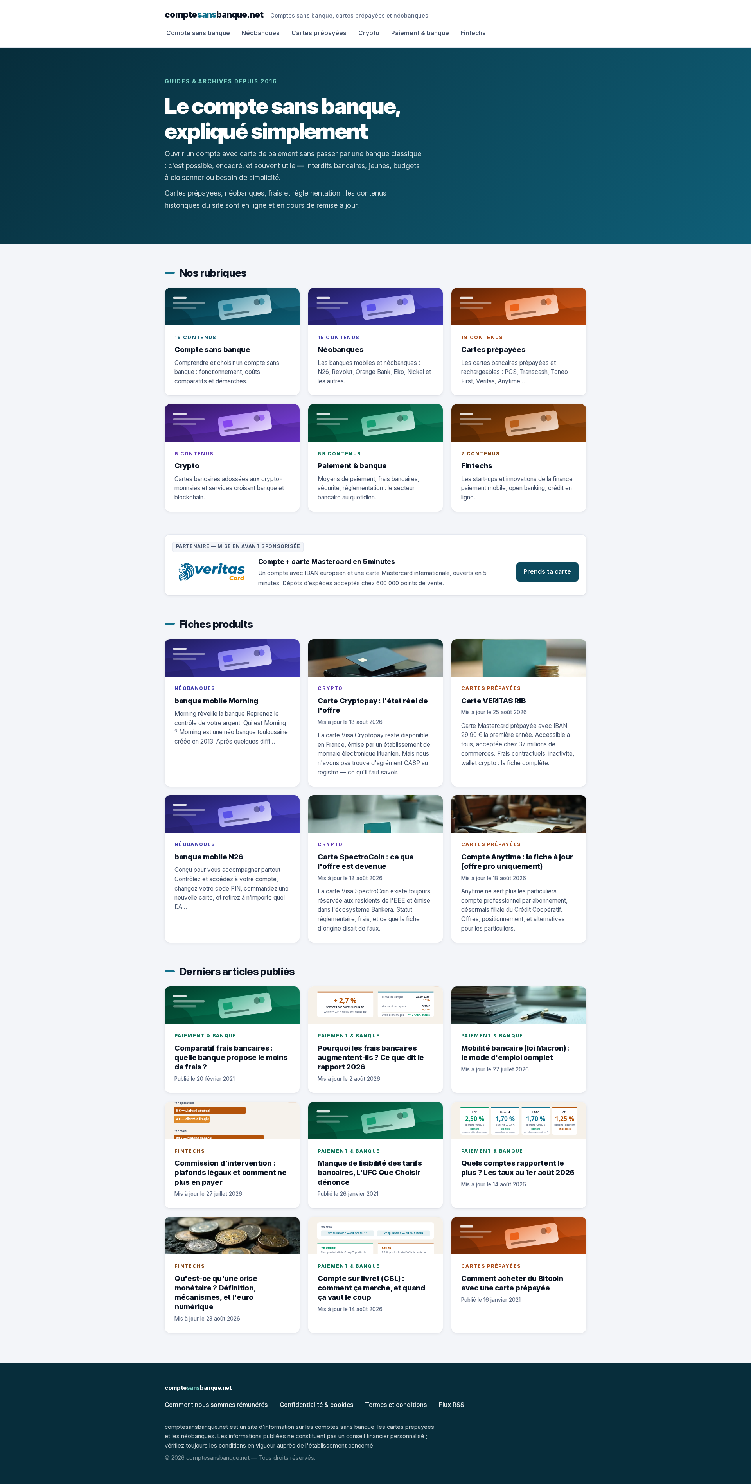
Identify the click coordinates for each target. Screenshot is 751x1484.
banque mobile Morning (216, 700)
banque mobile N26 (208, 856)
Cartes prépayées (319, 33)
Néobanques (260, 33)
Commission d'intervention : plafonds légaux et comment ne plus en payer (230, 1172)
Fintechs (473, 33)
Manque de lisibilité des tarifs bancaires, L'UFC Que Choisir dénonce (370, 1172)
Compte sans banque (198, 33)
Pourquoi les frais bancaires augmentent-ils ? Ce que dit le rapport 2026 (371, 1057)
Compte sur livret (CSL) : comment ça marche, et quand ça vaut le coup (371, 1287)
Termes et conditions (396, 1405)
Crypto (368, 33)
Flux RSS (451, 1405)
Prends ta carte (547, 571)
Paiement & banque (420, 33)
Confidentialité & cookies (316, 1405)
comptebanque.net (214, 14)
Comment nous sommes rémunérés (216, 1405)
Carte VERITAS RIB (493, 700)
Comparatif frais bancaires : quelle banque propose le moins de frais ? (231, 1057)
